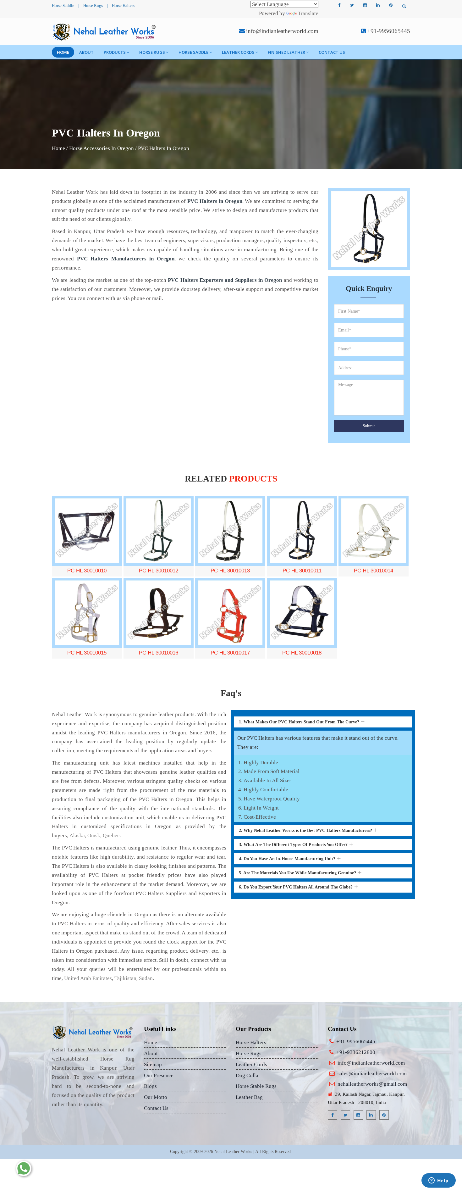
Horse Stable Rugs (256, 1086)
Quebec (111, 835)
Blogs (150, 1086)
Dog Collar (248, 1075)
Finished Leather (286, 52)
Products (115, 52)
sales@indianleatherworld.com (372, 1074)
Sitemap (153, 1064)
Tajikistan (125, 978)
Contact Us (332, 52)
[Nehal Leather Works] (105, 32)
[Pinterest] (390, 5)
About (86, 52)
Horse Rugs (93, 5)
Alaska (77, 835)
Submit (369, 425)
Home (63, 52)
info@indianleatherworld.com (282, 31)
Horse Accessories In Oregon (101, 148)
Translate (308, 13)
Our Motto (155, 1097)
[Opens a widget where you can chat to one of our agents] (438, 1181)
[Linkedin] (377, 5)
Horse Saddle (63, 5)
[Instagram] (365, 5)
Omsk (93, 835)
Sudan (146, 978)
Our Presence (158, 1075)
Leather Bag (249, 1097)
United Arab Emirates (88, 978)
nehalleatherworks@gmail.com (372, 1084)
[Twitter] (352, 5)
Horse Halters (123, 5)
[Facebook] (339, 5)
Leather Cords (238, 52)
